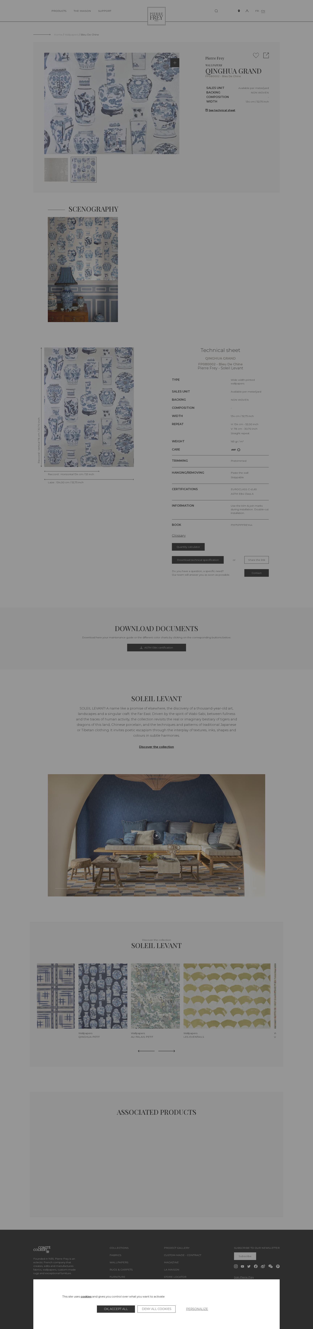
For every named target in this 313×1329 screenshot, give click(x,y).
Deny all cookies (156, 1309)
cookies (86, 1296)
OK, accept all (116, 1309)
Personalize (197, 1309)
